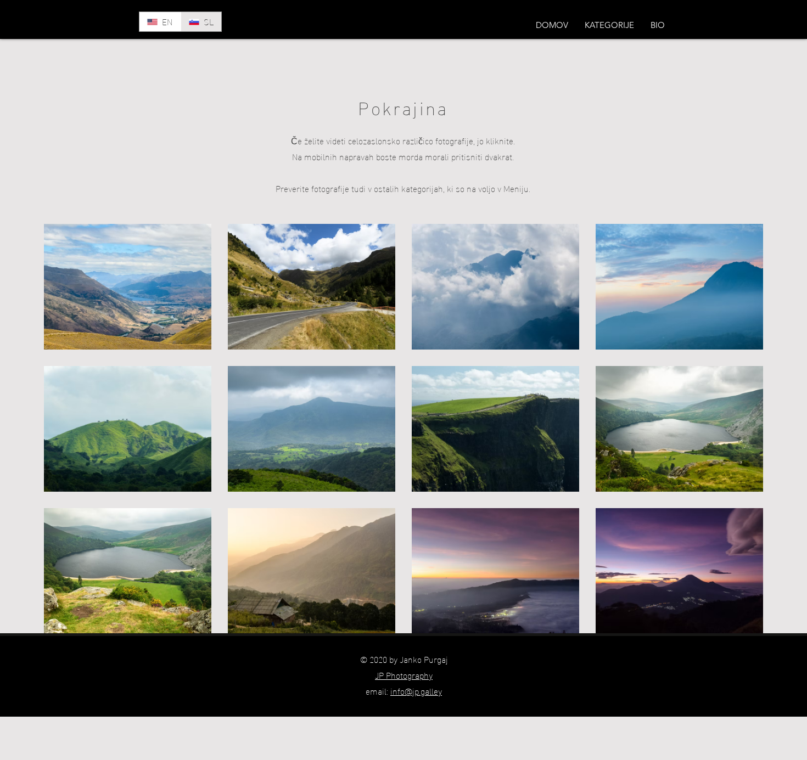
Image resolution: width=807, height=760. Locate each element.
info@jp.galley (416, 691)
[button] (609, 25)
